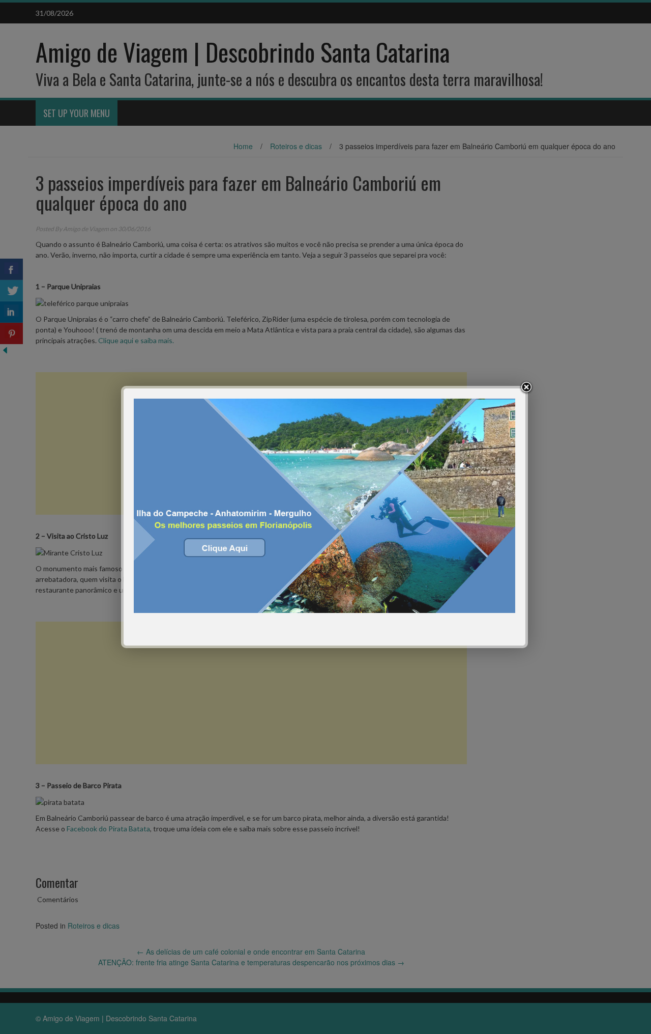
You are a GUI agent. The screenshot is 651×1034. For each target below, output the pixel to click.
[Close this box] (526, 387)
